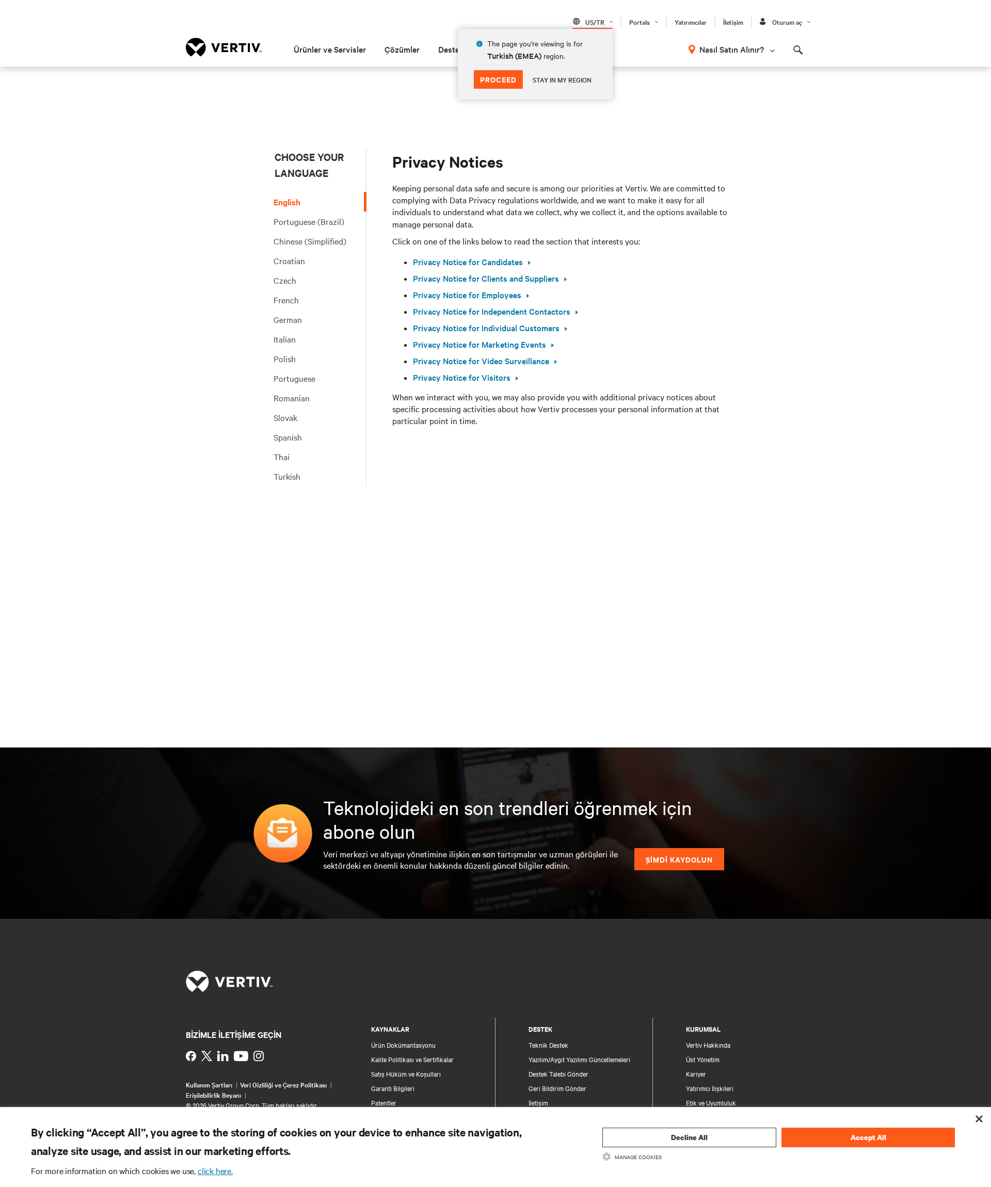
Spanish (288, 437)
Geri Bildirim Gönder (557, 1088)
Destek (451, 49)
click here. (215, 1170)
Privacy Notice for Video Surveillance (481, 360)
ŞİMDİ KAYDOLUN (679, 859)
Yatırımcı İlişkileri (709, 1088)
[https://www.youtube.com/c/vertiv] (241, 1056)
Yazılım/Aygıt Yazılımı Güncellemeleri (579, 1059)
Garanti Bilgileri (392, 1088)
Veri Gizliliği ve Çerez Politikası (283, 1084)
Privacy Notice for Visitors (461, 377)
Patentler (383, 1102)
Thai (282, 456)
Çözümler (402, 49)
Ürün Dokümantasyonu (403, 1044)
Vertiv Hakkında (708, 1044)
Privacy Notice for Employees (467, 294)
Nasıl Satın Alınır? (731, 49)
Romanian (292, 397)
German (288, 319)
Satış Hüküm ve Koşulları (406, 1073)
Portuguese (294, 378)
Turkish (287, 476)
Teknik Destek (548, 1044)
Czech (285, 280)
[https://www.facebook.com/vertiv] (191, 1056)
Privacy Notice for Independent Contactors (491, 311)
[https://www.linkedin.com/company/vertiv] (223, 1056)
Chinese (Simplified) (310, 241)
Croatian (289, 260)
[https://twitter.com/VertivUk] (206, 1056)
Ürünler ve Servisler (330, 49)
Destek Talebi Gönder (558, 1073)
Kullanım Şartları (209, 1084)
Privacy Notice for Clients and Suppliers (486, 278)
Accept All (868, 1137)
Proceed (498, 79)
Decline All (689, 1137)
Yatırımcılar (691, 21)
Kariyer (696, 1073)
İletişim (733, 21)
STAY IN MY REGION (562, 79)
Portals (639, 21)
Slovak (285, 417)
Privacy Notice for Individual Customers (486, 327)
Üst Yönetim (703, 1059)
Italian (285, 339)
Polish (285, 358)
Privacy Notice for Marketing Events (479, 344)
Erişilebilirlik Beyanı (213, 1094)
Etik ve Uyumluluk (711, 1102)
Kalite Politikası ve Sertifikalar (412, 1059)
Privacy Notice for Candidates (468, 261)
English (287, 201)
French (286, 299)
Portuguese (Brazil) (309, 221)
